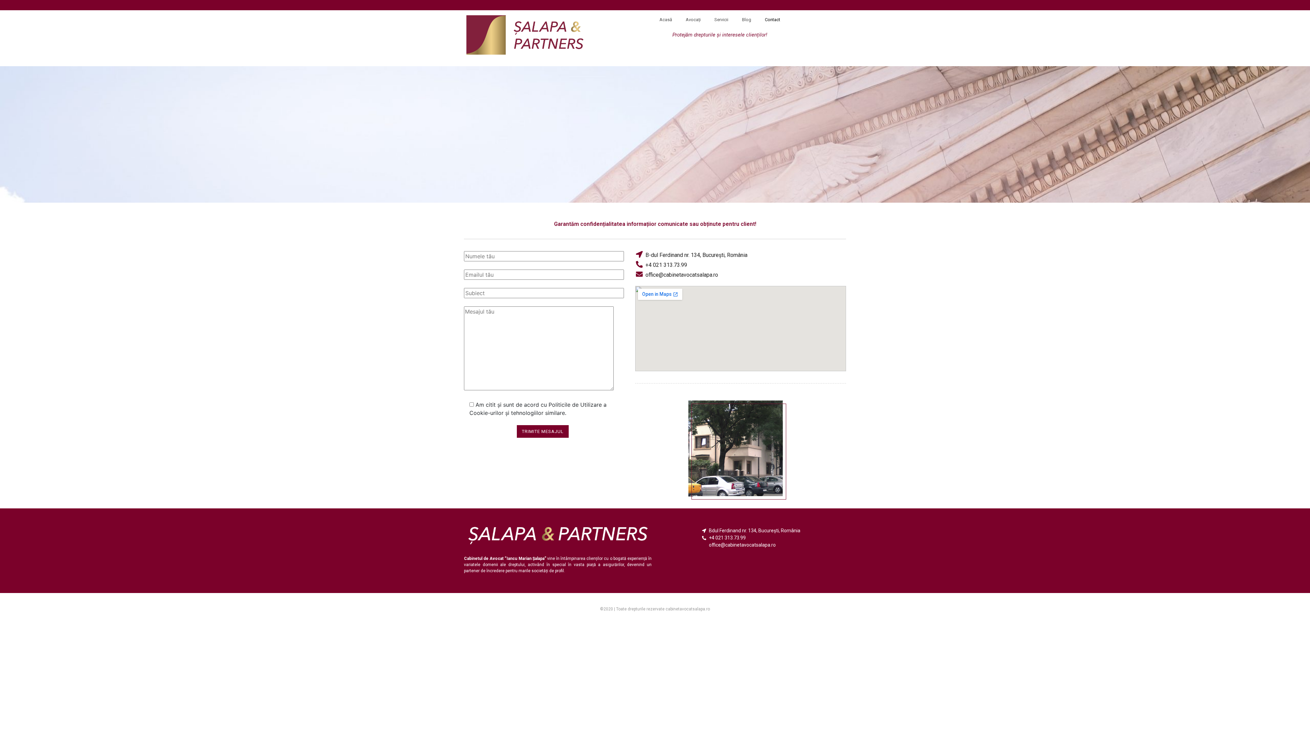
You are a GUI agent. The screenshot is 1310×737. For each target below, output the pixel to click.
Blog (746, 19)
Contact (772, 19)
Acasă (665, 19)
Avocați (693, 19)
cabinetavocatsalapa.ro (688, 609)
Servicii (721, 19)
